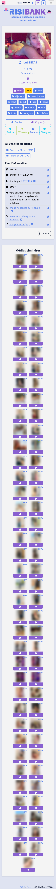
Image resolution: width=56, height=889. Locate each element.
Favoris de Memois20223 (21, 150)
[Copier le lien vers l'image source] (48, 225)
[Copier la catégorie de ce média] (48, 187)
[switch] (19, 3)
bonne (31, 107)
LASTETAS (30, 62)
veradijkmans (37, 96)
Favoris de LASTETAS (19, 155)
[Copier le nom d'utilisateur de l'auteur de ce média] (48, 181)
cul (24, 102)
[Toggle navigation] (51, 2)
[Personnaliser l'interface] (37, 2)
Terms (30, 887)
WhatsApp (23, 132)
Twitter (11, 132)
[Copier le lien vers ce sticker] (20, 266)
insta (13, 113)
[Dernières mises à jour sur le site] (32, 2)
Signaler (45, 233)
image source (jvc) (19, 224)
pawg (45, 102)
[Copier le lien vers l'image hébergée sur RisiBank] (48, 208)
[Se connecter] (43, 2)
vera (39, 90)
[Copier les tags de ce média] (48, 193)
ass (34, 102)
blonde (17, 107)
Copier (18, 122)
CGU (22, 887)
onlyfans (43, 113)
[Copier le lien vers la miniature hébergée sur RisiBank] (48, 216)
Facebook (34, 132)
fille (43, 107)
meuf (13, 102)
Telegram (46, 132)
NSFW (26, 2)
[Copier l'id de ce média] (48, 170)
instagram (27, 113)
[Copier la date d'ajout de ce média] (48, 176)
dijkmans (19, 96)
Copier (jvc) (41, 122)
